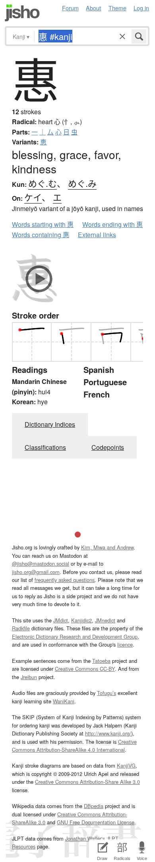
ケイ (33, 197)
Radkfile (21, 628)
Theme (117, 8)
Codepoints (107, 447)
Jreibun (29, 677)
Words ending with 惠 (112, 224)
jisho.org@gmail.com (36, 572)
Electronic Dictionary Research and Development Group (75, 636)
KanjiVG (126, 765)
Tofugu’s (106, 693)
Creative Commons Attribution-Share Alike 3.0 (87, 781)
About (93, 8)
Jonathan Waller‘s (85, 838)
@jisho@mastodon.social (40, 563)
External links (97, 234)
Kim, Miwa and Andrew (107, 547)
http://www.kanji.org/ (108, 733)
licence (125, 644)
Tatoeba (101, 660)
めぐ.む (42, 183)
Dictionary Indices (50, 424)
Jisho (22, 12)
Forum (70, 8)
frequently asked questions (65, 580)
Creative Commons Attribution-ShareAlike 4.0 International (74, 745)
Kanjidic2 (81, 620)
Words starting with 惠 (43, 224)
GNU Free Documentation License (95, 822)
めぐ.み (82, 183)
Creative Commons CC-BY (85, 668)
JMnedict (105, 620)
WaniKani (63, 701)
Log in (141, 8)
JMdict (60, 620)
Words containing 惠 (40, 234)
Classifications (45, 447)
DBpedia (93, 806)
